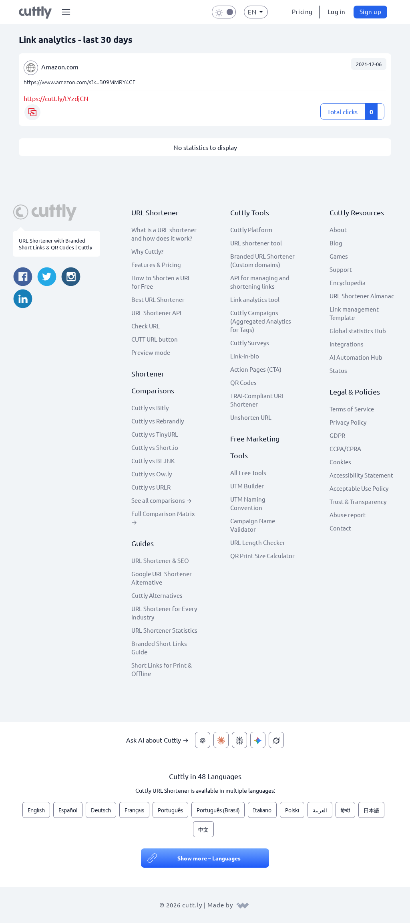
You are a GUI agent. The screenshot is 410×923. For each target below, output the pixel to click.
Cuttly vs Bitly (150, 407)
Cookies (340, 462)
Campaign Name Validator (252, 525)
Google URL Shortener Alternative (161, 578)
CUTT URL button (154, 339)
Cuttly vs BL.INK (153, 460)
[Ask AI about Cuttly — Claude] (221, 740)
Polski (292, 810)
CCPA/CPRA (345, 448)
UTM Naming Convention (247, 503)
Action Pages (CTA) (255, 369)
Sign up (371, 11)
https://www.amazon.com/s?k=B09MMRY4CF (79, 82)
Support (341, 269)
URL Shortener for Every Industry (164, 613)
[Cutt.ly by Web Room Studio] (243, 905)
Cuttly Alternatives (157, 595)
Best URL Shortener (158, 299)
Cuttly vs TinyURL (154, 434)
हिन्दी (345, 810)
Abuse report (348, 514)
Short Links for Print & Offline (161, 669)
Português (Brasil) (218, 810)
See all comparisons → (161, 500)
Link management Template (354, 313)
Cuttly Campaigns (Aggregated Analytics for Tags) (260, 321)
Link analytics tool (254, 299)
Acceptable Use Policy (359, 488)
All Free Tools (248, 472)
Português (170, 810)
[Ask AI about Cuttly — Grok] (276, 740)
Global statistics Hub (358, 330)
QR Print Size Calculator (262, 555)
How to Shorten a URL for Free (161, 282)
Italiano (262, 810)
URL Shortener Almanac (362, 296)
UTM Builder (247, 486)
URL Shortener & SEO (160, 560)
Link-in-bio (244, 356)
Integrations (347, 344)
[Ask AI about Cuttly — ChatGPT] (202, 740)
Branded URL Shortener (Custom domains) (262, 260)
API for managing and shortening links (259, 282)
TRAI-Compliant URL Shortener (257, 400)
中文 (203, 829)
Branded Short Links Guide (159, 648)
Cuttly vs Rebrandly (157, 421)
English (36, 810)
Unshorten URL (250, 417)
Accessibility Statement (361, 475)
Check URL (145, 326)
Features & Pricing (156, 264)
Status (338, 370)
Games (339, 256)
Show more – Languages (209, 858)
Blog (336, 243)
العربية (320, 810)
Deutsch (101, 810)
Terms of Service (352, 409)
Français (134, 810)
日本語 (371, 810)
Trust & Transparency (358, 501)
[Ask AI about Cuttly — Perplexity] (239, 740)
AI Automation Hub (356, 357)
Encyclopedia (348, 282)
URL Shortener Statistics (164, 630)
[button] (66, 12)
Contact (340, 528)
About (338, 229)
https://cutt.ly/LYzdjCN (56, 98)
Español (67, 810)
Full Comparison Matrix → (163, 518)
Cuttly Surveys (249, 342)
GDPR (337, 435)
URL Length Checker (257, 542)
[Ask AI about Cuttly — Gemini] (257, 740)
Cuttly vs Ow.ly (151, 474)
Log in (337, 11)
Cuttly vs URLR (151, 487)
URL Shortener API (156, 312)
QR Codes (243, 382)
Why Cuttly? (147, 251)
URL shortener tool (256, 243)
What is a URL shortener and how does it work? (164, 234)
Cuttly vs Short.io (154, 447)
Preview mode (150, 352)
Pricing (302, 11)
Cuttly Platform (251, 229)
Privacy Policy (348, 422)
